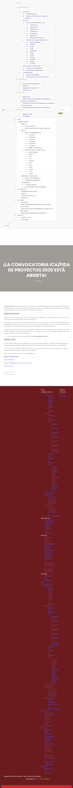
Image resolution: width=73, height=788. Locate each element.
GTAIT (32, 53)
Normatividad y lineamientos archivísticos (36, 107)
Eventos (25, 86)
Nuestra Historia (31, 14)
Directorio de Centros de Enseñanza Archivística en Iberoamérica (37, 104)
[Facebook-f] (60, 403)
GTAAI (32, 46)
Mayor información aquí (11, 356)
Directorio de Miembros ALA (35, 23)
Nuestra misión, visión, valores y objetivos (36, 17)
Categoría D (34, 31)
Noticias (62, 390)
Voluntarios (26, 116)
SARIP (37, 779)
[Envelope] (67, 406)
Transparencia (27, 72)
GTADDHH (33, 51)
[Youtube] (63, 406)
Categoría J (33, 36)
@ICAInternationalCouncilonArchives (21, 363)
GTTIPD (32, 64)
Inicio (19, 119)
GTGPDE (33, 59)
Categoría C (34, 29)
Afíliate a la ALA (28, 114)
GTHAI (32, 61)
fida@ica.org (31, 353)
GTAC (32, 49)
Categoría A (34, 25)
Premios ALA (27, 90)
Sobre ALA (26, 12)
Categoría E (34, 33)
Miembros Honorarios (37, 38)
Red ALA (25, 20)
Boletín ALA (26, 97)
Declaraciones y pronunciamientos (37, 77)
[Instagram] (67, 403)
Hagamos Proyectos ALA (31, 88)
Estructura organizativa (34, 68)
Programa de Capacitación (31, 84)
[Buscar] (60, 113)
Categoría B (34, 27)
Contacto (62, 392)
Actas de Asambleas (32, 75)
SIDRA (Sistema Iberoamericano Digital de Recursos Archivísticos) (35, 100)
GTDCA (32, 57)
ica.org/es (10, 366)
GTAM (32, 55)
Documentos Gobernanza (34, 70)
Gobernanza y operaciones (32, 66)
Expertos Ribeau (35, 42)
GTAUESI (33, 44)
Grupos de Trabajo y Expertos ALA (37, 40)
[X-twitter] (63, 403)
